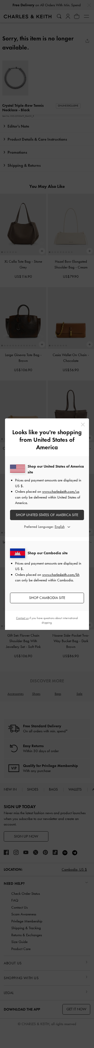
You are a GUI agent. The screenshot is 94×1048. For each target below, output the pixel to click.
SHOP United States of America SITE (47, 515)
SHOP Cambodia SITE (47, 597)
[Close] (82, 424)
